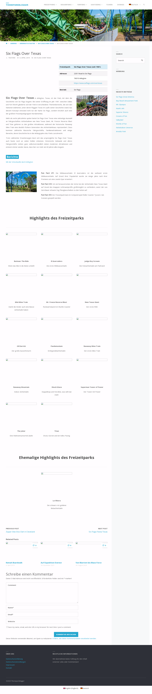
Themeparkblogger (17, 5)
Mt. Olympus (121, 104)
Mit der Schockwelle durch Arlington (19, 162)
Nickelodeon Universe (124, 127)
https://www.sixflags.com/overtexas (88, 83)
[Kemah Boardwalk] (22, 551)
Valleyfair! (119, 120)
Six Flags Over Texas (46, 43)
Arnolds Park (121, 131)
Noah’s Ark (120, 108)
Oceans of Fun (121, 116)
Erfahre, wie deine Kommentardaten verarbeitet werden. (74, 638)
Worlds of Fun (121, 124)
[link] (144, 4)
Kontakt (9, 668)
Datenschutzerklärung (14, 659)
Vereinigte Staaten (27, 43)
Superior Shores (122, 112)
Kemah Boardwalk (14, 562)
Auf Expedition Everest (51, 562)
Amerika (13, 43)
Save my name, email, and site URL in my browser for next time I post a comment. (39, 627)
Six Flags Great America (125, 97)
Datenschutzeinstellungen (16, 662)
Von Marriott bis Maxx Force (88, 562)
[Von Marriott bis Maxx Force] (91, 551)
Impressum (10, 665)
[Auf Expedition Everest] (57, 551)
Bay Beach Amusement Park (127, 101)
